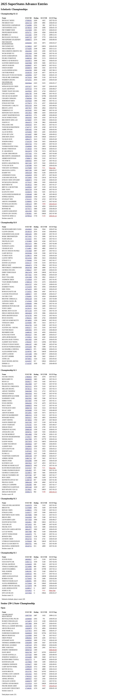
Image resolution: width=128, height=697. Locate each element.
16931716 (28, 23)
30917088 (28, 532)
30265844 (28, 83)
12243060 (28, 635)
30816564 (28, 393)
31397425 (28, 451)
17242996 (28, 25)
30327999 (28, 439)
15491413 (28, 204)
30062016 (28, 449)
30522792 (28, 325)
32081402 (28, 129)
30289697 (28, 65)
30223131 (28, 386)
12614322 (28, 674)
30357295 (28, 422)
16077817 (28, 108)
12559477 (28, 664)
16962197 (28, 344)
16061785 (28, 93)
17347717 (28, 127)
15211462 (28, 35)
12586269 (28, 667)
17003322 (28, 676)
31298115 (28, 255)
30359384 (28, 253)
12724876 (28, 621)
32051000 (28, 569)
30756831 (28, 359)
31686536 (28, 58)
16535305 (28, 110)
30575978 (28, 441)
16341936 (28, 70)
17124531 (28, 291)
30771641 (28, 275)
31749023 (28, 46)
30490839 (28, 633)
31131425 (28, 239)
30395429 (28, 246)
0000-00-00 (53, 650)
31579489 (28, 168)
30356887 (28, 453)
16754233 (28, 289)
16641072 (28, 122)
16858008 (28, 197)
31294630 (28, 564)
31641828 (28, 517)
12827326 (28, 615)
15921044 (28, 53)
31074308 (28, 354)
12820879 (28, 628)
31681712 (28, 562)
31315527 (28, 468)
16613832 (28, 113)
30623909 (28, 384)
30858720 (28, 650)
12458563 (28, 640)
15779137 (28, 182)
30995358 (28, 456)
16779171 (28, 209)
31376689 (28, 508)
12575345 (28, 655)
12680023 (28, 669)
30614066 (28, 434)
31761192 (28, 425)
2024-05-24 (53, 686)
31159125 (28, 308)
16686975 (28, 39)
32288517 (28, 588)
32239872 (28, 473)
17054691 (28, 296)
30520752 (28, 546)
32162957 (28, 361)
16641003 (28, 51)
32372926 (28, 593)
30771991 (28, 236)
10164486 (28, 657)
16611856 (28, 339)
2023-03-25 (53, 204)
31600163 (28, 574)
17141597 (28, 363)
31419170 (28, 505)
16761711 (28, 32)
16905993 (28, 330)
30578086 (28, 515)
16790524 (28, 216)
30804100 (28, 482)
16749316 (28, 27)
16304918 (28, 175)
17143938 (28, 279)
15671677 (28, 86)
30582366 (28, 156)
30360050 (28, 379)
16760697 (28, 120)
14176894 (28, 662)
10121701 (28, 671)
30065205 (28, 234)
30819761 (28, 544)
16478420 (28, 101)
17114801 (28, 248)
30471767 (28, 396)
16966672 (28, 349)
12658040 (28, 619)
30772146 (28, 311)
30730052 (28, 420)
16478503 (28, 91)
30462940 (28, 391)
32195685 (28, 323)
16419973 (28, 60)
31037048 (28, 356)
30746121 (28, 389)
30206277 (28, 381)
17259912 (28, 337)
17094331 (28, 318)
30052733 (28, 96)
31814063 (28, 470)
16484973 (28, 180)
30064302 (28, 403)
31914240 (28, 347)
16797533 (28, 89)
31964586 (28, 485)
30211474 (28, 243)
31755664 (28, 583)
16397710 (28, 37)
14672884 (28, 623)
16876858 (28, 306)
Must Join (52, 168)
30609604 (28, 444)
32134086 (28, 566)
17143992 (28, 477)
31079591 (28, 206)
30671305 (28, 163)
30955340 (28, 487)
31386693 (28, 201)
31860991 (28, 581)
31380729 (28, 480)
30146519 (28, 231)
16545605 (28, 229)
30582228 (28, 299)
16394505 (28, 43)
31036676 (28, 192)
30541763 (28, 539)
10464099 (28, 643)
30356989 (28, 410)
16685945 (28, 161)
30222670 (28, 151)
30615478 (28, 272)
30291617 (28, 417)
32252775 (28, 659)
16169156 (28, 72)
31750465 (28, 578)
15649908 (28, 146)
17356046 (28, 260)
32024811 (28, 522)
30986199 (28, 429)
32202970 (28, 534)
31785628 (28, 541)
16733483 (28, 177)
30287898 (28, 63)
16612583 (28, 211)
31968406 (28, 303)
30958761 (28, 432)
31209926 (28, 187)
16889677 (28, 294)
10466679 (28, 681)
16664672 (28, 265)
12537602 (28, 647)
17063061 (28, 213)
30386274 (28, 492)
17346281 (28, 688)
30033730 (28, 189)
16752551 (28, 80)
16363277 (28, 327)
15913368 (28, 277)
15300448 (28, 194)
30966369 (28, 137)
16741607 (28, 134)
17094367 (28, 342)
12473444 (28, 686)
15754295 (28, 48)
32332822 (28, 590)
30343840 (28, 427)
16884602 (28, 638)
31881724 (28, 458)
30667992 (28, 527)
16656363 (28, 125)
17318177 (28, 437)
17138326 (28, 149)
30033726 (28, 144)
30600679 (28, 465)
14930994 (28, 75)
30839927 (28, 559)
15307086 (28, 165)
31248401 (28, 446)
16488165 (28, 332)
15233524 (28, 683)
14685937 (28, 679)
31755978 (28, 586)
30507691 (28, 398)
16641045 (28, 117)
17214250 (28, 287)
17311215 (28, 199)
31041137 (28, 263)
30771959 (28, 520)
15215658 (28, 30)
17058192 (28, 20)
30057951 (28, 56)
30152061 (28, 413)
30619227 (28, 335)
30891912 (28, 415)
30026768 (28, 267)
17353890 (28, 241)
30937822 (28, 463)
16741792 (28, 315)
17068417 (28, 270)
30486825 (28, 405)
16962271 (28, 139)
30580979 (28, 68)
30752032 (28, 524)
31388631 (28, 510)
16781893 (28, 132)
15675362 (28, 153)
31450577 (28, 512)
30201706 (28, 652)
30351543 (28, 105)
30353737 (28, 284)
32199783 (28, 351)
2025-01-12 (53, 216)
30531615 (28, 576)
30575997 (28, 401)
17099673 (28, 158)
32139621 (28, 489)
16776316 (28, 77)
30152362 (28, 258)
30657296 (28, 170)
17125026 (28, 301)
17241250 (28, 141)
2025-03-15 (53, 492)
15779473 (28, 103)
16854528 (28, 173)
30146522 (28, 185)
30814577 (28, 529)
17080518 (28, 282)
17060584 (28, 98)
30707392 (28, 475)
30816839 (28, 313)
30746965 (28, 320)
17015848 (28, 251)
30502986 (28, 461)
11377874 (28, 631)
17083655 (28, 377)
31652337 (28, 536)
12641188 (28, 626)
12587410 (28, 645)
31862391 (28, 571)
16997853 (28, 115)
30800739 (28, 408)
